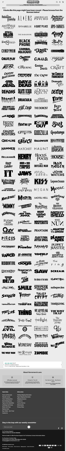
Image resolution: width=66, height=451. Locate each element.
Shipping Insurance (21, 399)
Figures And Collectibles (8, 403)
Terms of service (17, 446)
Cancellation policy (5, 448)
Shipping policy (23, 446)
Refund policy (20, 405)
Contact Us (5, 413)
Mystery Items (5, 409)
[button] (32, 364)
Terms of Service (21, 403)
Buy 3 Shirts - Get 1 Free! (8, 411)
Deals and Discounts (7, 395)
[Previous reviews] (3, 365)
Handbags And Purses (7, 405)
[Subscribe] (29, 427)
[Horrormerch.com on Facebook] (58, 428)
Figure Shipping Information (23, 397)
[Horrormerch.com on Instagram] (62, 428)
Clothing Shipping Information (24, 395)
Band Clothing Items (7, 401)
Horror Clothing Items (7, 399)
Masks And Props (6, 407)
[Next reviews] (61, 365)
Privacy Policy (20, 407)
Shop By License (6, 397)
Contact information (30, 446)
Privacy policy (10, 446)
